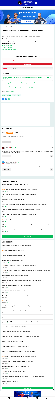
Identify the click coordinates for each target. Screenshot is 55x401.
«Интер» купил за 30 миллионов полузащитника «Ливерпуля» (19, 265)
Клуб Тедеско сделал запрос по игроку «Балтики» (14, 290)
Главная (3, 26)
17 (7, 226)
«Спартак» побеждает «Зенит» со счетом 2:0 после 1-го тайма (19, 189)
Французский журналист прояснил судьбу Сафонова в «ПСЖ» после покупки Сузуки (23, 376)
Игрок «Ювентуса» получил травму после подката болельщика (18, 295)
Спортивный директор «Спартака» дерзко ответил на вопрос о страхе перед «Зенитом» (24, 230)
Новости (8, 26)
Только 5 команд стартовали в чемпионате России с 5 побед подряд (19, 214)
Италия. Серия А (6, 95)
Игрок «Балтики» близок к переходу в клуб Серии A (15, 275)
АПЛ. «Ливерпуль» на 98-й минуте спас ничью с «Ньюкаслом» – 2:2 (19, 194)
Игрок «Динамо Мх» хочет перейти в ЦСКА (12, 260)
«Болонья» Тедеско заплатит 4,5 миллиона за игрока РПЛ (16, 285)
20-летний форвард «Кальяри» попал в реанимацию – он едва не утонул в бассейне (23, 321)
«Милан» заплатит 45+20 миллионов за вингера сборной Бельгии (18, 316)
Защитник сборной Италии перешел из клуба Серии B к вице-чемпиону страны (23, 306)
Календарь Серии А (7, 47)
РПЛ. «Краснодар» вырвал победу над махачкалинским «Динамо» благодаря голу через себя (25, 224)
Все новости (27, 236)
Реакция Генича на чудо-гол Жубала (13, 219)
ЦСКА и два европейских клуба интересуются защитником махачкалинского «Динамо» (24, 280)
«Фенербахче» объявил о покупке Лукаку (14, 371)
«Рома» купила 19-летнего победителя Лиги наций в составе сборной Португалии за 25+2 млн (27, 78)
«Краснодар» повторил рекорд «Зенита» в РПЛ (13, 199)
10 (7, 231)
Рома (13, 95)
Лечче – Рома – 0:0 (7, 45)
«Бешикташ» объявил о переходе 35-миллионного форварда (19, 356)
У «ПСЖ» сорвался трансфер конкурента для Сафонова (16, 331)
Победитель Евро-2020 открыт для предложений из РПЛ (16, 366)
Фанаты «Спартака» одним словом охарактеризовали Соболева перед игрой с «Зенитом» (24, 204)
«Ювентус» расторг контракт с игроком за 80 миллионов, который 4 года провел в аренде (26, 270)
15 (7, 191)
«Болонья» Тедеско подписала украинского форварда (18, 87)
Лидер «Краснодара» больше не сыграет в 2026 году (15, 184)
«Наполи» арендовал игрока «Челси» (13, 250)
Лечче (18, 95)
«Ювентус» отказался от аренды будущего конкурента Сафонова (18, 351)
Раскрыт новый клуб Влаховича (10, 381)
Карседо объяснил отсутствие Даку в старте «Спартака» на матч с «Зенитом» (21, 209)
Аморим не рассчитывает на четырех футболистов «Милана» (17, 361)
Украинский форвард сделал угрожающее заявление (15, 346)
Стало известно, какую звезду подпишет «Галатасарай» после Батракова (20, 336)
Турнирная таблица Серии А (9, 49)
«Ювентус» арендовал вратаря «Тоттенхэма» (15, 300)
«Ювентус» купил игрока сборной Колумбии (14, 326)
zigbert (7, 147)
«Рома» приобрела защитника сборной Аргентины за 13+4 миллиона (22, 83)
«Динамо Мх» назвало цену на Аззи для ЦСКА (13, 255)
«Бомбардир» (10, 91)
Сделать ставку (28, 64)
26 (9, 348)
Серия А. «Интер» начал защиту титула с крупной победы (16, 245)
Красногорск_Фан (10, 162)
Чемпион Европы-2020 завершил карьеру (12, 341)
